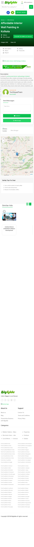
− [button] (3, 141)
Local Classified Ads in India (7, 456)
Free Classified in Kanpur (23, 478)
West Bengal (6, 37)
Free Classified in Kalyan (23, 476)
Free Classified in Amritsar (23, 451)
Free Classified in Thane (23, 498)
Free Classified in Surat (23, 494)
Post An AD (22, 12)
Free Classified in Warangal (24, 506)
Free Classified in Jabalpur (23, 468)
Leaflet (31, 174)
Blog (2, 415)
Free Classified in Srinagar (23, 496)
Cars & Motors (6, 438)
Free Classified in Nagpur (6, 496)
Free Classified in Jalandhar (24, 472)
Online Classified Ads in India (7, 458)
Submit (17, 116)
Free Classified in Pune (6, 504)
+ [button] (3, 139)
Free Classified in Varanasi (23, 500)
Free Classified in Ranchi (23, 492)
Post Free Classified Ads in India (8, 451)
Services (3, 20)
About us (3, 412)
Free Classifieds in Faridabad (7, 472)
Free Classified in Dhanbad (7, 470)
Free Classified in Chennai (6, 465)
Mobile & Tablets (7, 432)
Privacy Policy (21, 418)
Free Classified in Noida (6, 500)
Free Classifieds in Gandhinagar (8, 474)
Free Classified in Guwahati (7, 478)
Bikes (14, 432)
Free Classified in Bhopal (23, 456)
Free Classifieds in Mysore (6, 494)
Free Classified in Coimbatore (24, 462)
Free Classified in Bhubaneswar (25, 458)
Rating (21, 48)
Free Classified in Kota (23, 482)
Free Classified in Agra (23, 447)
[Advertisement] (17, 312)
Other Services (10, 20)
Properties (27, 432)
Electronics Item (7, 435)
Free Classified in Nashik (6, 498)
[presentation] (27, 204)
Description (8, 48)
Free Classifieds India (5, 443)
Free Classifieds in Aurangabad (25, 445)
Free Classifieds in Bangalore (24, 454)
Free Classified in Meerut (6, 492)
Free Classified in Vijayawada (24, 502)
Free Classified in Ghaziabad (7, 476)
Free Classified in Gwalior (6, 482)
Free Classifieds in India (6, 445)
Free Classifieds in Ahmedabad (25, 443)
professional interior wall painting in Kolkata (18, 76)
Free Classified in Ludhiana (7, 488)
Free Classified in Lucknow (24, 484)
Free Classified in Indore (23, 465)
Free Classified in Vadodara (24, 504)
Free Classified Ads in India (7, 447)
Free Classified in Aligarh (23, 449)
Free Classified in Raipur (23, 488)
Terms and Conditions (24, 415)
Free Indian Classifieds (6, 460)
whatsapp (17, 120)
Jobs (14, 435)
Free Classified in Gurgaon (6, 480)
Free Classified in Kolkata (23, 480)
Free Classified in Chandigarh (24, 460)
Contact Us (21, 412)
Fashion (26, 438)
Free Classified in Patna (6, 502)
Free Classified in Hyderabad (7, 484)
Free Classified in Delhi (6, 468)
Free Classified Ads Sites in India (8, 454)
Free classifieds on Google (6, 462)
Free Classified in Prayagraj (7, 506)
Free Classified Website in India (7, 449)
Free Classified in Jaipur (23, 470)
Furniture (26, 435)
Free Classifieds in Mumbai (7, 490)
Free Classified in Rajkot (23, 490)
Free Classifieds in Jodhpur (24, 474)
